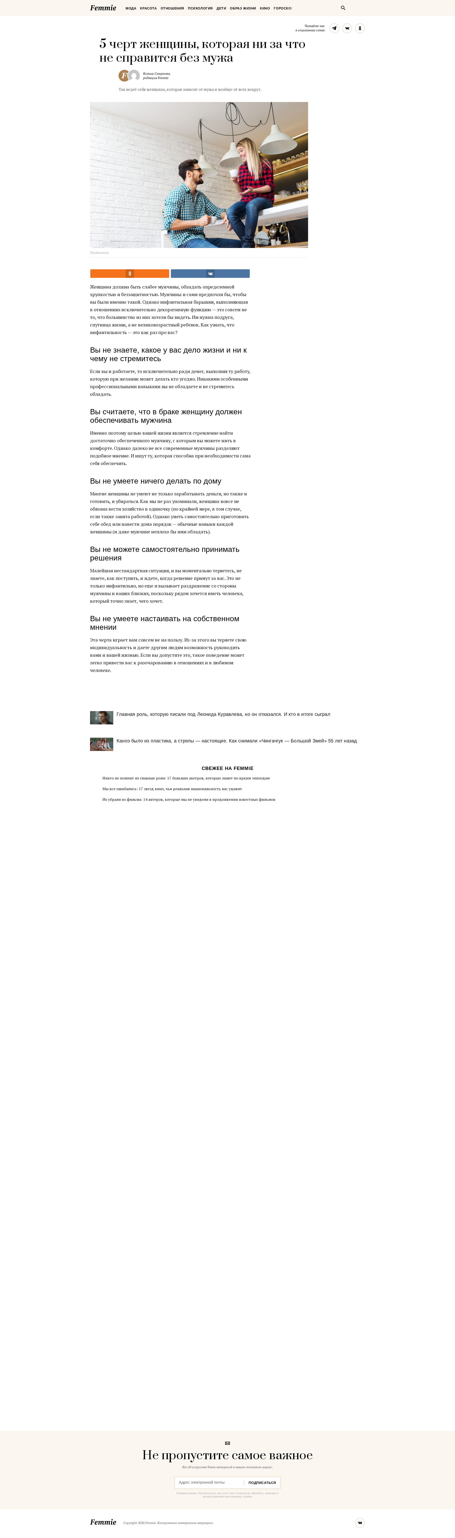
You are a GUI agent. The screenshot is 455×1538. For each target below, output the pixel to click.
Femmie (117, 6)
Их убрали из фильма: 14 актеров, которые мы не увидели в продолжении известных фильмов (188, 799)
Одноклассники (360, 28)
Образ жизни (243, 8)
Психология (200, 8)
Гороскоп (284, 8)
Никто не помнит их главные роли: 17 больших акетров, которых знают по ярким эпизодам (186, 778)
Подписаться (262, 1483)
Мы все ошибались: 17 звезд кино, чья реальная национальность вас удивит (172, 788)
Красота (148, 8)
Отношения (172, 8)
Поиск (343, 8)
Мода (131, 8)
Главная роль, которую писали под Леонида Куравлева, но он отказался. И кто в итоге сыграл (223, 714)
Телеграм (334, 28)
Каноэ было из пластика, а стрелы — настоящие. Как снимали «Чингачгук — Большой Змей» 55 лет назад (237, 740)
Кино (265, 8)
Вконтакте (347, 28)
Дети (221, 8)
